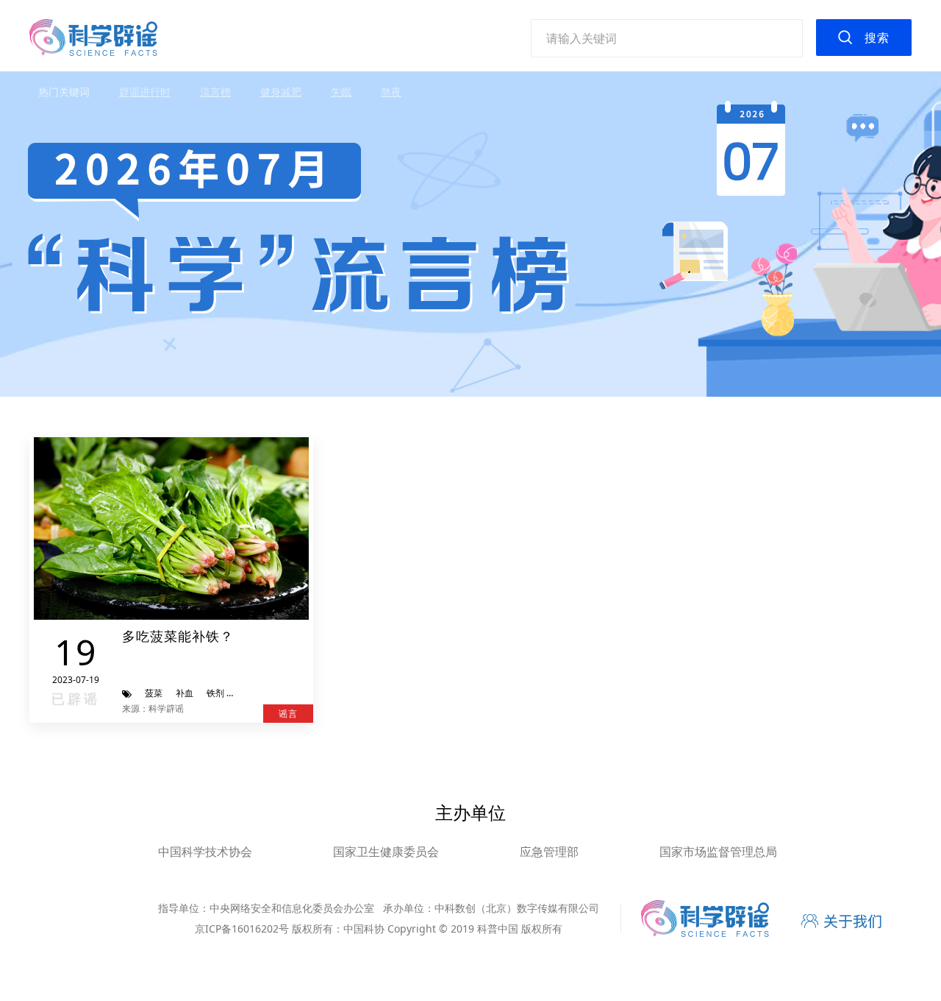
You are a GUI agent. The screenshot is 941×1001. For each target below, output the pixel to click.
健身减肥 (280, 92)
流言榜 (215, 92)
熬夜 (391, 92)
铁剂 (215, 693)
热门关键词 (64, 92)
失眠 (341, 92)
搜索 (877, 37)
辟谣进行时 (145, 92)
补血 (184, 693)
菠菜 (153, 693)
